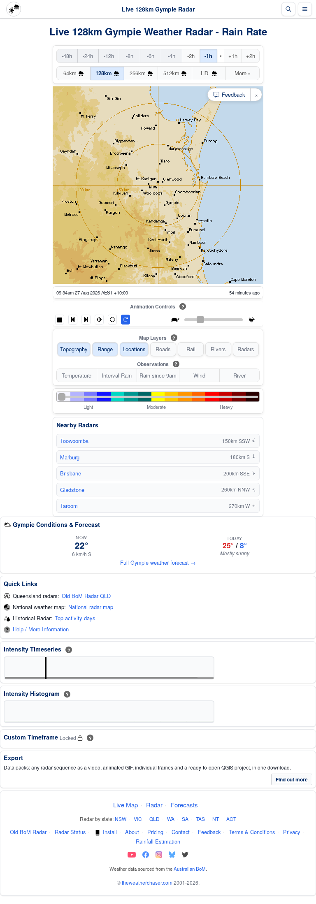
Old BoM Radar (28, 832)
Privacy (291, 832)
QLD (154, 818)
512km (171, 73)
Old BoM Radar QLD (86, 596)
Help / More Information (41, 629)
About (132, 832)
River (239, 375)
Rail (190, 349)
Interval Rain (117, 375)
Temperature (76, 375)
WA (170, 818)
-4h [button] (171, 56)
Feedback (209, 832)
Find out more (292, 779)
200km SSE (239, 473)
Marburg (69, 457)
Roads (163, 349)
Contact (181, 832)
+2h (250, 56)
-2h (191, 56)
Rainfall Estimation (158, 841)
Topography (74, 349)
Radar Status (70, 832)
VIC (138, 818)
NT (215, 818)
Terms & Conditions (252, 832)
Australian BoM (190, 868)
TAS (200, 818)
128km (103, 73)
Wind (199, 375)
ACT (231, 818)
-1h (208, 56)
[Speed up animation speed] (252, 319)
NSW (120, 818)
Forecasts (184, 804)
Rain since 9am (158, 375)
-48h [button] (67, 56)
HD (205, 73)
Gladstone (72, 490)
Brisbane (70, 473)
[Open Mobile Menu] (305, 9)
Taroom (69, 506)
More (242, 73)
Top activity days (75, 618)
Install (110, 832)
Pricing (155, 832)
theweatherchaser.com (147, 882)
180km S (243, 457)
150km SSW (239, 441)
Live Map (125, 804)
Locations (134, 349)
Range (105, 349)
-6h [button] (150, 56)
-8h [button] (129, 56)
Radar (154, 804)
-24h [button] (88, 56)
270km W (242, 505)
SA (185, 818)
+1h (232, 56)
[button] (59, 320)
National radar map (90, 607)
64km (70, 73)
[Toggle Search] (288, 9)
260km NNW (238, 489)
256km (138, 73)
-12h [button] (109, 56)
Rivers (218, 349)
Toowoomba (74, 441)
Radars (245, 349)
